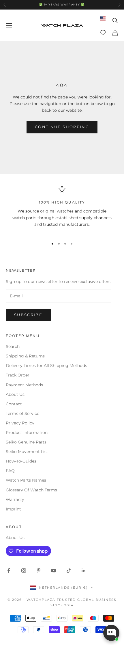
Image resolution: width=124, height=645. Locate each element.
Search (13, 346)
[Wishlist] (103, 32)
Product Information (27, 432)
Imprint (13, 509)
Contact (14, 404)
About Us (15, 394)
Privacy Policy (20, 423)
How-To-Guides (21, 461)
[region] (62, 210)
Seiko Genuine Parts (26, 442)
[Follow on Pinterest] (39, 570)
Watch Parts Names (26, 480)
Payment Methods (24, 384)
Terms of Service (22, 413)
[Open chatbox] (111, 633)
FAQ (10, 470)
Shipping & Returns (25, 356)
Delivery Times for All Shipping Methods (46, 365)
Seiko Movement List (27, 451)
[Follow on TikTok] (69, 570)
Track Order (17, 375)
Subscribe (28, 314)
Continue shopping (62, 126)
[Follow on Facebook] (9, 570)
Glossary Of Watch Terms (31, 490)
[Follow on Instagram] (24, 570)
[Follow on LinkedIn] (84, 570)
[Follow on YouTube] (54, 570)
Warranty (15, 499)
